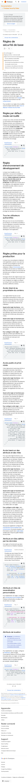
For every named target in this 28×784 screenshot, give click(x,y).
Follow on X (3, 730)
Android (3, 762)
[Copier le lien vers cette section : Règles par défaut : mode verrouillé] (20, 116)
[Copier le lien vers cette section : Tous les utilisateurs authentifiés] (14, 218)
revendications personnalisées (13, 597)
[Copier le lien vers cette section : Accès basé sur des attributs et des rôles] (22, 453)
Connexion (23, 1)
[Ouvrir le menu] (2, 1)
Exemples (3, 715)
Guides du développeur (6, 710)
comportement (7, 101)
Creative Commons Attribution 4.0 (17, 694)
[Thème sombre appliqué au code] (21, 145)
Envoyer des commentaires (11, 37)
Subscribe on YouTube (6, 733)
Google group (4, 746)
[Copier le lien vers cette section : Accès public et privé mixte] (9, 365)
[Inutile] (21, 34)
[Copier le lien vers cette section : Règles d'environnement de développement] (21, 168)
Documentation (6, 6)
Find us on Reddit (5, 728)
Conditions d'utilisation (6, 777)
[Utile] (19, 34)
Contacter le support (5, 741)
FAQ (2, 753)
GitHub (2, 720)
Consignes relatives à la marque (8, 750)
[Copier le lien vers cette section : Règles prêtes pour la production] (16, 256)
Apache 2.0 (3, 697)
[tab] (8, 142)
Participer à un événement (7, 735)
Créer (18, 31)
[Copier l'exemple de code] (24, 145)
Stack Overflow (4, 743)
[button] (8, 142)
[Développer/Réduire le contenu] (13, 53)
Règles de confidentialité (18, 777)
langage (20, 98)
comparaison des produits (13, 646)
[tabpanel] (14, 151)
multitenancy (7, 652)
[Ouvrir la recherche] (16, 2)
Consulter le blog (5, 726)
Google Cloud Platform (6, 769)
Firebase (5, 30)
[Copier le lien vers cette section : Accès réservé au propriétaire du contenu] (4, 293)
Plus (15, 142)
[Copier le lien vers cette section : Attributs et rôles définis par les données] (18, 541)
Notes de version (5, 748)
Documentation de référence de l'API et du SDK (12, 713)
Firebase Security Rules (11, 8)
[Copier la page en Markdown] (9, 48)
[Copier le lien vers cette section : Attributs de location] (22, 632)
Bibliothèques (4, 717)
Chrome (3, 764)
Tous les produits (5, 771)
